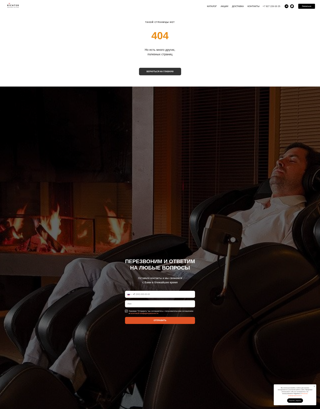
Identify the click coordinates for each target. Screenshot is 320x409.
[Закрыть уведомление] (314, 386)
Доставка (238, 6)
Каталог (212, 6)
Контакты (254, 6)
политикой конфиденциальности (144, 313)
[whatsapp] (292, 6)
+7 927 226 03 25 (271, 6)
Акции (224, 6)
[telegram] (286, 6)
